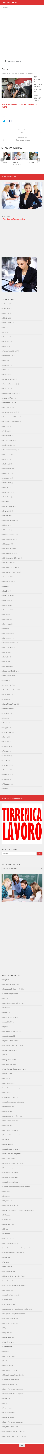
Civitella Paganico (8, 440)
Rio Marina (6, 652)
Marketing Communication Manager (14, 1276)
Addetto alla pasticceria (10, 994)
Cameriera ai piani (9, 1107)
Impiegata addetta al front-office (13, 989)
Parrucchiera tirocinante (10, 1121)
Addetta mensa (8, 1300)
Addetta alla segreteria (10, 1173)
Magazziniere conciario (10, 1427)
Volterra (5, 789)
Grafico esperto (8, 1144)
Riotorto (6, 657)
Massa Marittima (8, 539)
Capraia (5, 374)
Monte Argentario (9, 553)
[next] (38, 159)
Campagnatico (7, 346)
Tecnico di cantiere (9, 1304)
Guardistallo (7, 483)
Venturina (6, 770)
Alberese (6, 304)
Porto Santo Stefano (9, 643)
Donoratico (6, 454)
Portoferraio (7, 647)
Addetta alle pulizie (9, 1083)
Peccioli (5, 591)
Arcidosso (6, 309)
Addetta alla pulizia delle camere (13, 1003)
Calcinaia (6, 337)
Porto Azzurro (7, 638)
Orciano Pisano (8, 582)
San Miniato (7, 680)
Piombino (6, 610)
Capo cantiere (7, 1267)
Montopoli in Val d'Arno (10, 572)
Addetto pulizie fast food (11, 1380)
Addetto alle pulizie (9, 1036)
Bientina (6, 318)
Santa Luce (6, 699)
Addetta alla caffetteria (10, 1130)
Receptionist (7, 1092)
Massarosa (6, 544)
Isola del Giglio (7, 492)
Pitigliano (6, 619)
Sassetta (6, 713)
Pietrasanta (7, 605)
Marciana (6, 530)
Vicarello (6, 779)
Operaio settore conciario (11, 1041)
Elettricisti (6, 1398)
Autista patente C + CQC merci (12, 1116)
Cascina (5, 389)
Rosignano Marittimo (10, 671)
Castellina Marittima (9, 412)
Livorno (5, 511)
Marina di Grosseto (9, 534)
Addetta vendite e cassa (11, 984)
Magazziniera (7, 1125)
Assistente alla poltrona (10, 1177)
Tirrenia (5, 760)
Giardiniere (6, 1012)
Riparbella (6, 662)
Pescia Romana (8, 596)
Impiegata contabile (9, 1158)
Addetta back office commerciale (13, 1253)
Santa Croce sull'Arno (10, 690)
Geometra (6, 1078)
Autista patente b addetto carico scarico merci (17, 1309)
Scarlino (5, 723)
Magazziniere (7, 1111)
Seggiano (6, 727)
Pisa (4, 615)
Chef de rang (7, 1408)
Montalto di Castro (9, 549)
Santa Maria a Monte (9, 704)
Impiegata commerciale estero (13, 1031)
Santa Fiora (6, 695)
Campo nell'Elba (8, 356)
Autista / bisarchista (9, 1064)
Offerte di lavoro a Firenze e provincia (13, 219)
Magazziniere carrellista (10, 1384)
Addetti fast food (8, 1022)
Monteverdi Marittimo (10, 567)
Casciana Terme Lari (9, 384)
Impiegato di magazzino (36, 162)
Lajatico (5, 502)
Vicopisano (6, 784)
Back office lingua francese (11, 1168)
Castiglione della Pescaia (11, 422)
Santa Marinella (8, 709)
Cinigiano (6, 431)
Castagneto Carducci (9, 393)
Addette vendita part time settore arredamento (18, 1281)
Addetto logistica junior (10, 1318)
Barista (5, 998)
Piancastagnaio (8, 600)
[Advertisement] (22, 32)
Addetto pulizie (8, 1290)
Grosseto (5, 7)
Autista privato (8, 1347)
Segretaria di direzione (10, 1097)
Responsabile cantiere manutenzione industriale (18, 1210)
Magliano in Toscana (9, 520)
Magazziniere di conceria (11, 1205)
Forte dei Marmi (8, 469)
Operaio (5, 1027)
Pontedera (6, 633)
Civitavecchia (7, 436)
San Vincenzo (7, 685)
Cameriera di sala (8, 1224)
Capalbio (6, 360)
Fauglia (5, 459)
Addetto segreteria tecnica (11, 1182)
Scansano (6, 718)
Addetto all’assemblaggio (11, 1295)
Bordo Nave (7, 323)
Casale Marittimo (8, 379)
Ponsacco (6, 629)
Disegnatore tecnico (9, 1060)
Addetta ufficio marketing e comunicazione (16, 1187)
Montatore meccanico (10, 1055)
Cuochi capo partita (9, 1413)
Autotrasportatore (9, 1356)
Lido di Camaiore (8, 506)
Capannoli (6, 365)
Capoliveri (6, 370)
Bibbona (6, 313)
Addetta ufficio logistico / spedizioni (14, 1436)
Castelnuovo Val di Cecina (11, 417)
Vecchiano (6, 765)
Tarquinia (6, 751)
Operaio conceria (8, 1366)
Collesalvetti (7, 445)
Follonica (6, 464)
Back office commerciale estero (13, 1389)
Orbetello (6, 577)
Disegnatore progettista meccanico (14, 1314)
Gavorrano (6, 473)
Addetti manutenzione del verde (13, 1102)
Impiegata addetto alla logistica (13, 1394)
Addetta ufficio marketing (11, 1088)
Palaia (5, 586)
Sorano (5, 737)
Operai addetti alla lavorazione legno (14, 1069)
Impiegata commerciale (10, 1323)
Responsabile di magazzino (12, 1154)
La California (7, 497)
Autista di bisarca (8, 1238)
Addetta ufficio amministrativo (13, 1045)
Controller (6, 1262)
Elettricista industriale (10, 1050)
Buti (4, 327)
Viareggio (6, 775)
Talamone (6, 746)
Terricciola (6, 756)
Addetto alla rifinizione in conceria (13, 1431)
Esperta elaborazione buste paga (13, 1135)
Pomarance (7, 624)
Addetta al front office (10, 1370)
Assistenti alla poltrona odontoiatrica (14, 1285)
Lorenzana (6, 516)
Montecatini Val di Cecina (11, 558)
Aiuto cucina (7, 1220)
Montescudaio (7, 563)
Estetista (6, 1351)
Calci (4, 332)
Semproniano (7, 732)
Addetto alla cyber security (11, 1149)
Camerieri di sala (8, 1417)
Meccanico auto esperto (11, 1243)
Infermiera (6, 1191)
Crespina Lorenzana (9, 450)
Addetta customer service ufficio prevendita (17, 1248)
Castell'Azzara (7, 407)
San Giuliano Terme (9, 676)
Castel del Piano (8, 398)
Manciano (6, 525)
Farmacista (6, 1140)
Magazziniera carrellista (10, 1017)
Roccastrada (7, 666)
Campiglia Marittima (9, 351)
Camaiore (6, 341)
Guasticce (6, 487)
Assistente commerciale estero (13, 1163)
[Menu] (41, 2)
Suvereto (6, 742)
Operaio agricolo (8, 1342)
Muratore (6, 1229)
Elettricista (6, 1008)
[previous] (2, 159)
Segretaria (6, 980)
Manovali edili (7, 1074)
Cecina (5, 426)
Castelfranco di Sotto (9, 403)
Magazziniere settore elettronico (13, 1375)
